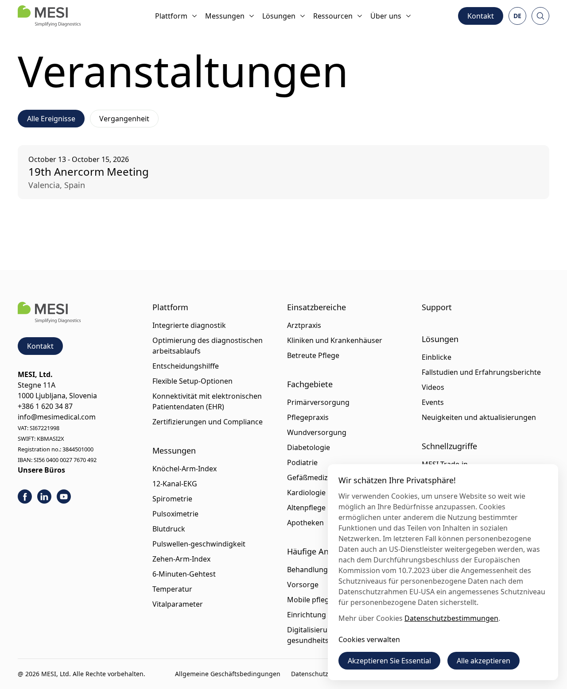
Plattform (171, 16)
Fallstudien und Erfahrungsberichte (481, 372)
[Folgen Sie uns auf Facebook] (25, 496)
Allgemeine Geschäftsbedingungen (227, 674)
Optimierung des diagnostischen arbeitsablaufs (207, 345)
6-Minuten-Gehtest (184, 574)
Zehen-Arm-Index (181, 559)
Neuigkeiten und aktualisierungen (479, 417)
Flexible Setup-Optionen (192, 381)
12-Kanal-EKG (174, 484)
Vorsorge (302, 584)
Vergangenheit (124, 118)
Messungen (225, 16)
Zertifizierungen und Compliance (207, 422)
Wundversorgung (316, 432)
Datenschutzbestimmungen (451, 618)
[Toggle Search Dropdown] (540, 16)
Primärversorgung (318, 402)
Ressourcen (333, 16)
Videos (433, 387)
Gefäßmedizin (310, 477)
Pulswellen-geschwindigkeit (198, 544)
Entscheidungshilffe (185, 366)
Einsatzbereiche (316, 307)
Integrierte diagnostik (189, 325)
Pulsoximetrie (175, 514)
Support (437, 307)
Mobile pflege (310, 599)
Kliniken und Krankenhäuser (334, 340)
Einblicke (436, 357)
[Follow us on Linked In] (44, 496)
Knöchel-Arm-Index (184, 468)
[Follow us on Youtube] (64, 496)
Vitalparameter (177, 604)
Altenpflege (306, 507)
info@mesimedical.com (57, 417)
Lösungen (278, 16)
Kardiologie (306, 492)
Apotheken (305, 522)
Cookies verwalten (369, 639)
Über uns (385, 16)
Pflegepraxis (308, 417)
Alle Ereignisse (51, 118)
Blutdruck (168, 529)
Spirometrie (172, 499)
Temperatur (172, 589)
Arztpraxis (304, 325)
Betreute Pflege (313, 355)
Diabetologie (308, 447)
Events (433, 402)
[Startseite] (49, 16)
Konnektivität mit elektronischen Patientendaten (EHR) (207, 401)
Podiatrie (302, 462)
